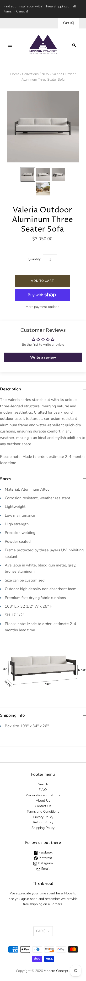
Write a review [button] (43, 357)
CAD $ (40, 931)
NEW (45, 74)
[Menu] (10, 45)
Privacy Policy (43, 817)
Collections (30, 74)
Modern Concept (56, 971)
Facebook (45, 852)
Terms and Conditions (43, 811)
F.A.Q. (43, 789)
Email (44, 868)
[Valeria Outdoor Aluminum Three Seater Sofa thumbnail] (28, 174)
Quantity (34, 259)
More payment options (42, 307)
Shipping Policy (43, 828)
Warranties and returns (43, 795)
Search (43, 784)
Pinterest (45, 858)
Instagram (45, 863)
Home (14, 74)
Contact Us (43, 806)
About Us (43, 800)
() (68, 23)
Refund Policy (43, 822)
